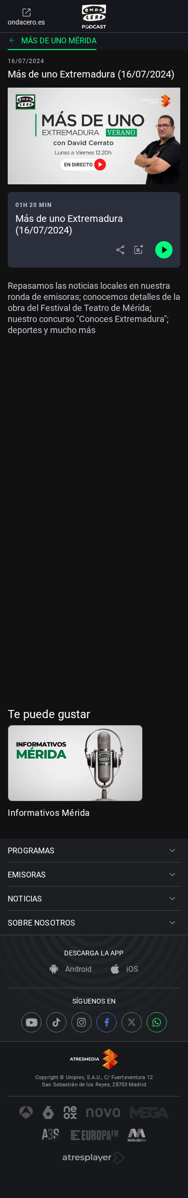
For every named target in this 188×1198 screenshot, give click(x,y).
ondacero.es (26, 22)
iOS (131, 969)
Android (77, 969)
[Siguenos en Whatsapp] (157, 1022)
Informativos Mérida (49, 813)
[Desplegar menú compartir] (120, 249)
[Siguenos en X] (131, 1022)
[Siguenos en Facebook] (106, 1022)
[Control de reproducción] (164, 249)
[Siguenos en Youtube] (31, 1022)
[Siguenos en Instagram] (81, 1022)
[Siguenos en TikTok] (56, 1022)
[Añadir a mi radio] (139, 249)
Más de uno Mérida (58, 40)
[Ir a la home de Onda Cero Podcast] (94, 16)
